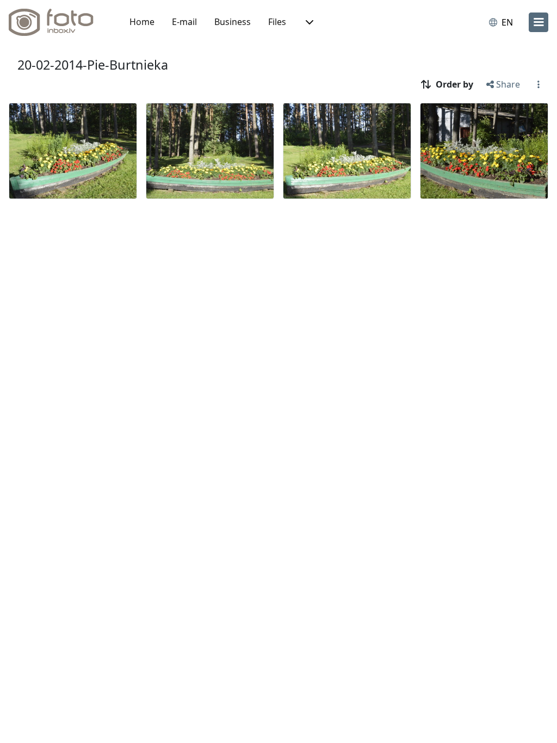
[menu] (538, 22)
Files (277, 22)
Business (232, 22)
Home (141, 22)
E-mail (184, 22)
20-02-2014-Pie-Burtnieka (92, 64)
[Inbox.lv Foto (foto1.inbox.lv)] (57, 22)
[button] (308, 22)
